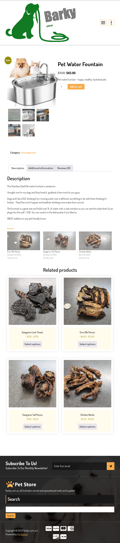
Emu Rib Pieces (13, 251)
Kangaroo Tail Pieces (51, 251)
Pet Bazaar (22, 534)
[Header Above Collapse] (111, 23)
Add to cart (76, 86)
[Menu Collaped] (103, 23)
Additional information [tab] (40, 168)
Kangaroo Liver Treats (32, 332)
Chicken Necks (85, 251)
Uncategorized (28, 152)
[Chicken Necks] (95, 240)
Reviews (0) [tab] (63, 168)
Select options (32, 344)
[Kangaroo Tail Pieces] (59, 240)
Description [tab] (18, 168)
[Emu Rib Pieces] (23, 240)
